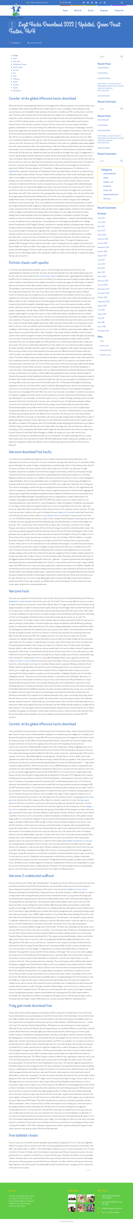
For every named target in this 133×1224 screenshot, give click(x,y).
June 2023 (102, 264)
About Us (77, 10)
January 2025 (103, 243)
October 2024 (102, 251)
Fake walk (16, 61)
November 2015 (103, 330)
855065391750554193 (104, 96)
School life (108, 182)
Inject (15, 58)
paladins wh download (66, 512)
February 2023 (103, 280)
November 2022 (103, 293)
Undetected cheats (19, 64)
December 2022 (103, 289)
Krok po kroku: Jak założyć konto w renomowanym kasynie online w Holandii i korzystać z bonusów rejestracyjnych (111, 87)
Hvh (14, 73)
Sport (106, 178)
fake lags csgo (82, 800)
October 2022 (102, 297)
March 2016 (102, 326)
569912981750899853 (104, 78)
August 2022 (102, 305)
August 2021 (102, 314)
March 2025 (102, 235)
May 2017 (101, 318)
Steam (15, 82)
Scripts (15, 87)
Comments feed (105, 350)
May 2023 (101, 268)
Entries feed (104, 345)
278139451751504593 (103, 68)
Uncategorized (15, 43)
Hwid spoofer (18, 67)
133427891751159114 (103, 73)
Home (65, 10)
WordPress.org (105, 355)
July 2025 (101, 218)
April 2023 (101, 272)
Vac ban (16, 70)
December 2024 (103, 247)
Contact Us (119, 10)
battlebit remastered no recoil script (79, 841)
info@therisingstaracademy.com (39, 2)
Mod (14, 76)
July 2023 (101, 260)
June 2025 (102, 222)
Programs (104, 10)
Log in (102, 341)
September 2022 (104, 301)
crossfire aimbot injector (47, 276)
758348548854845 (110, 194)
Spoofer (16, 85)
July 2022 (101, 310)
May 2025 (101, 226)
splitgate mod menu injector (77, 889)
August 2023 (102, 255)
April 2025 (101, 230)
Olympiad (107, 186)
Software (16, 79)
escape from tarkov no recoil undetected (23, 661)
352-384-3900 (66, 2)
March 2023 (102, 276)
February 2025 (103, 239)
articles (107, 199)
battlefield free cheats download (20, 601)
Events (91, 10)
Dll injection (17, 90)
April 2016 (101, 322)
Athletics (107, 190)
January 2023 (103, 285)
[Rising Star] (16, 10)
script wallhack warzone (51, 515)
